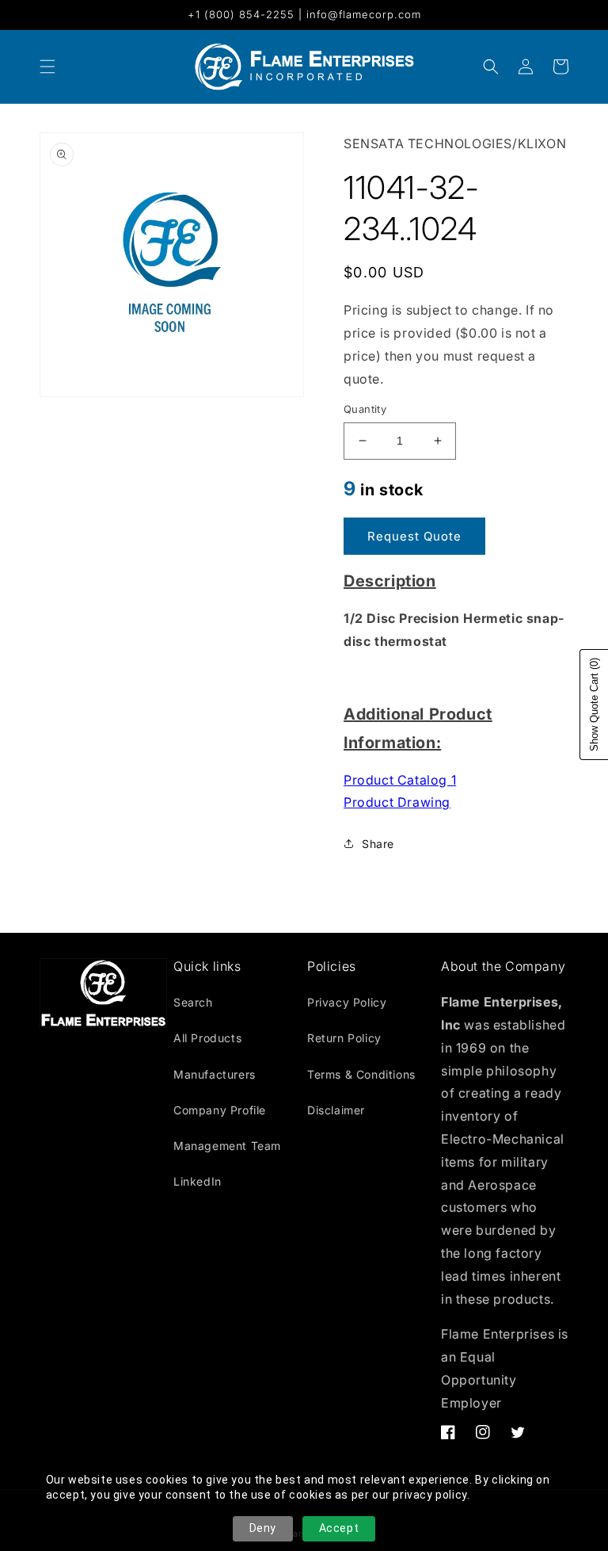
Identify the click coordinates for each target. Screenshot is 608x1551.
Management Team (227, 1145)
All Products (207, 1038)
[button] (490, 66)
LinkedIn (197, 1181)
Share (378, 843)
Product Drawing (397, 802)
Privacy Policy (346, 1002)
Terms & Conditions (361, 1074)
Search (193, 1002)
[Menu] (47, 66)
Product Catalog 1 (400, 780)
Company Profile (219, 1110)
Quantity (365, 409)
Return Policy (344, 1038)
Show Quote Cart (594, 704)
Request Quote (414, 536)
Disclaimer (336, 1110)
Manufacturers (214, 1074)
